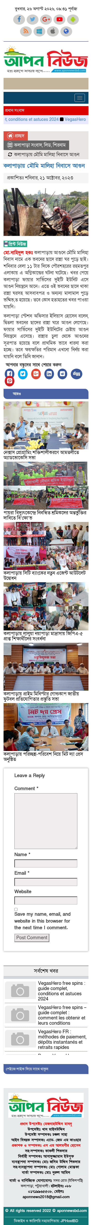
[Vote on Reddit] (62, 374)
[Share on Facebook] (9, 374)
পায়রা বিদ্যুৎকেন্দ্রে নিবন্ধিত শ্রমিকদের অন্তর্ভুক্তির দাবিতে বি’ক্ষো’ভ (45, 515)
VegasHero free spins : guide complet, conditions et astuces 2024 (61, 991)
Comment (26, 789)
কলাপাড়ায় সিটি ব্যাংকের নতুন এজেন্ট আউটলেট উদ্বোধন (45, 576)
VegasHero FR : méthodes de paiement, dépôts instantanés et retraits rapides (62, 1040)
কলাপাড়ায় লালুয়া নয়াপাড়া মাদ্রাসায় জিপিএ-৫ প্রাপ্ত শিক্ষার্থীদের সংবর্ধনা (43, 636)
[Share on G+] (36, 374)
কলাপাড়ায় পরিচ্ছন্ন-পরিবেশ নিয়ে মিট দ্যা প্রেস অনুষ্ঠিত (43, 757)
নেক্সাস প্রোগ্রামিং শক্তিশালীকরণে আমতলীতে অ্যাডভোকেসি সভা (41, 455)
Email (21, 873)
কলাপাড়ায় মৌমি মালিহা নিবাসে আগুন (44, 165)
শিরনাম (59, 145)
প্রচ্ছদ (18, 136)
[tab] (46, 977)
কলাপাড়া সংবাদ (28, 145)
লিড (47, 145)
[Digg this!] (76, 374)
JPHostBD (69, 1221)
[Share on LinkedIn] (49, 374)
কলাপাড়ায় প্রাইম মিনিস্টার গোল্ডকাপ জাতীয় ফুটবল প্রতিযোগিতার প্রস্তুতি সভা (41, 696)
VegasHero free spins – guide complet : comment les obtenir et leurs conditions (62, 1015)
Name (22, 855)
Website (22, 892)
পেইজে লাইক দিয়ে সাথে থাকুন (27, 1069)
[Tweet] (23, 374)
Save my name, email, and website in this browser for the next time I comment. (42, 921)
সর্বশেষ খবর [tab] (46, 971)
